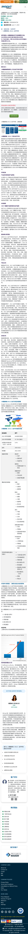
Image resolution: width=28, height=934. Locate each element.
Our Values (4, 890)
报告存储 (6, 29)
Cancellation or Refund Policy (9, 886)
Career (3, 871)
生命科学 (13, 29)
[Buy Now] (21, 1)
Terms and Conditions (7, 884)
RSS (2, 873)
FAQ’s (2, 888)
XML (2, 875)
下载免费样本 (6, 1)
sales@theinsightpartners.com (16, 928)
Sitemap (3, 904)
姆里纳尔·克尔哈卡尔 (14, 703)
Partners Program (6, 899)
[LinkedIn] (10, 913)
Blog (2, 902)
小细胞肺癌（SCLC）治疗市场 (11, 31)
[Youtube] (13, 913)
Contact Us (4, 869)
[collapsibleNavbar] (25, 7)
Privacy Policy (5, 882)
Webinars (3, 900)
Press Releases (5, 897)
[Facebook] (2, 913)
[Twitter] (6, 913)
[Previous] (11, 799)
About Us (3, 868)
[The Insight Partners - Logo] (7, 6)
